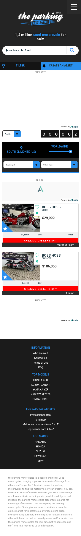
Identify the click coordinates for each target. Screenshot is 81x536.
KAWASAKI (40, 456)
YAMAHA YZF (40, 389)
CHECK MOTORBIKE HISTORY (40, 240)
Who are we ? (40, 353)
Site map (40, 419)
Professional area (40, 414)
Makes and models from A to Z (41, 424)
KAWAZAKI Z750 (41, 394)
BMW (41, 460)
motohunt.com (65, 244)
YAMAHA (40, 441)
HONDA (40, 446)
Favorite (7, 226)
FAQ (40, 367)
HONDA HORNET (41, 399)
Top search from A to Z (40, 429)
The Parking (40, 19)
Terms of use (40, 362)
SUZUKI (40, 451)
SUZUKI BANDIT (40, 384)
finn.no (70, 293)
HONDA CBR (40, 380)
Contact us (40, 357)
